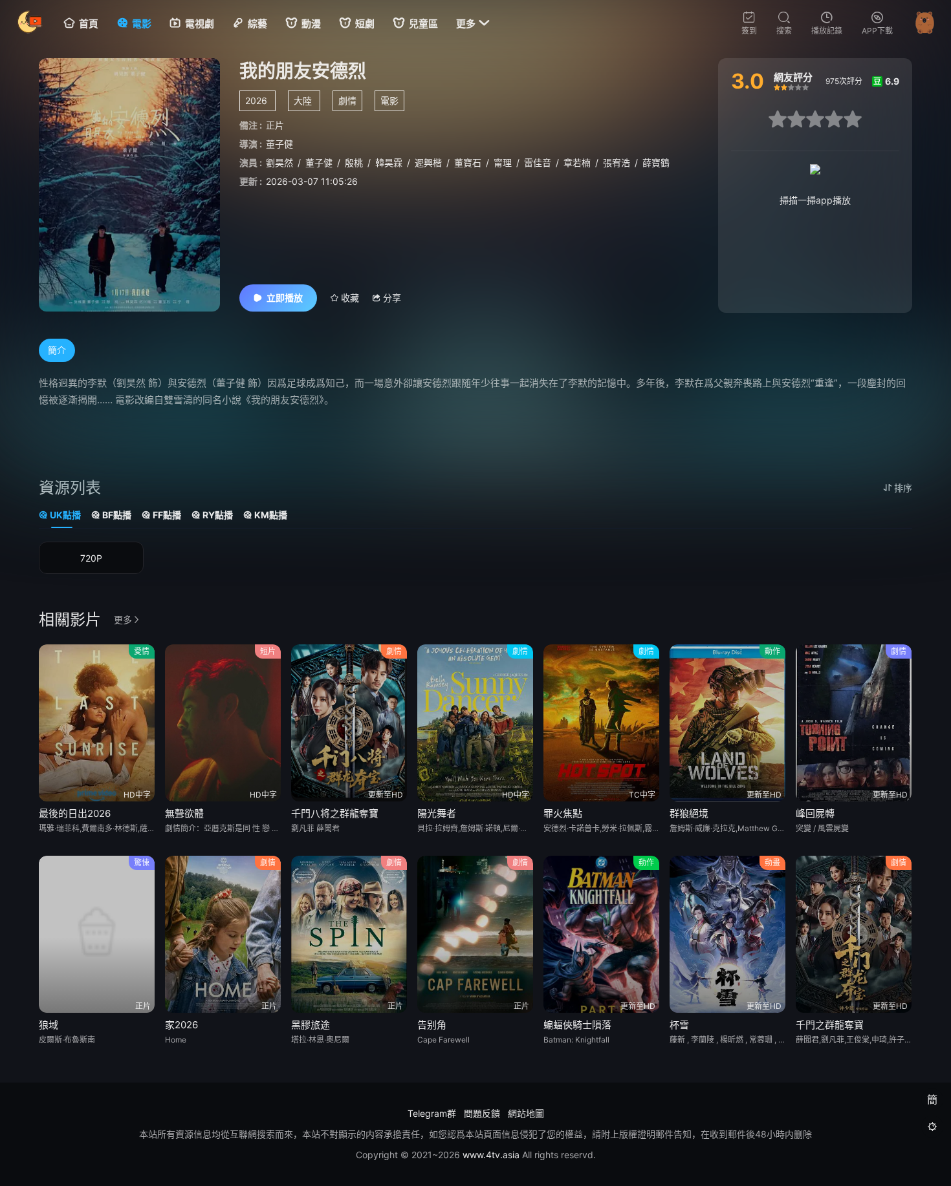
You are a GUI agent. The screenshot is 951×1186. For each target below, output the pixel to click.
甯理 (503, 162)
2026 (256, 100)
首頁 (88, 23)
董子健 (279, 143)
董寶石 (467, 162)
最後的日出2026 (75, 813)
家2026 (181, 1025)
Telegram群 (432, 1113)
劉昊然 (279, 162)
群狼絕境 (689, 813)
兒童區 (423, 23)
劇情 (347, 100)
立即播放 (285, 297)
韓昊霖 (388, 162)
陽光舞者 (436, 813)
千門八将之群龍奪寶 (334, 813)
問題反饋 (482, 1113)
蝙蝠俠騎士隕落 (577, 1025)
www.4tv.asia (491, 1154)
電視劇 (199, 23)
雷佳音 (537, 162)
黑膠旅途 (310, 1025)
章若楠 (577, 162)
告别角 (431, 1025)
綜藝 (257, 23)
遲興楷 (428, 162)
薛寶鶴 (656, 162)
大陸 (303, 100)
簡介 (57, 349)
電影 (141, 23)
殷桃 (354, 162)
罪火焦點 (562, 813)
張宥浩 (616, 162)
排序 (903, 487)
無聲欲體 (184, 813)
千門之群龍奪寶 (830, 1025)
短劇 (365, 23)
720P (91, 558)
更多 (473, 23)
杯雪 (679, 1025)
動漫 (311, 23)
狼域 (48, 1025)
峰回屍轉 (815, 813)
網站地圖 (526, 1113)
